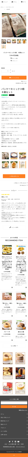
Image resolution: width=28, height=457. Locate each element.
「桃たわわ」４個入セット (7, 304)
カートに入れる (15, 77)
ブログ (5, 444)
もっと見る (13, 345)
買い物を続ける (23, 185)
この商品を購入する (14, 176)
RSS (18, 444)
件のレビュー (5, 97)
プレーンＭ (7, 331)
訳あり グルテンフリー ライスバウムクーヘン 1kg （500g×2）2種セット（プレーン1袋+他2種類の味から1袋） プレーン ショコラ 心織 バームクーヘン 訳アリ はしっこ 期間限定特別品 (21, 264)
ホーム (15, 1)
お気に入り (15, 60)
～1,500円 (8, 9)
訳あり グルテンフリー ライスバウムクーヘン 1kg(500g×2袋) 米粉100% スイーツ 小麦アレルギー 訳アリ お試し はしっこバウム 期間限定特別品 (7, 263)
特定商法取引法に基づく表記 (9, 446)
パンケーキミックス (10, 7)
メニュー (5, 1)
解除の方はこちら (23, 410)
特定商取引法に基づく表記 (21, 83)
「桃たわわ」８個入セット (21, 304)
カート (24, 1)
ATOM (22, 444)
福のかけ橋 (21, 332)
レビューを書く (15, 227)
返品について (24, 81)
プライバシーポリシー (20, 446)
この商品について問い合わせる (20, 182)
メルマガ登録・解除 (12, 444)
